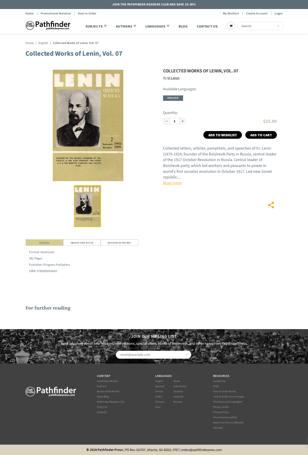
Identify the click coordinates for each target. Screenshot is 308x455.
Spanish (159, 386)
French (159, 391)
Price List (102, 407)
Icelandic (178, 397)
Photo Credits (221, 407)
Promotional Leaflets (225, 417)
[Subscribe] (187, 355)
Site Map (218, 428)
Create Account (257, 13)
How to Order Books (224, 391)
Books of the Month (108, 391)
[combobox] (260, 26)
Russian (177, 402)
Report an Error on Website (228, 423)
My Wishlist (231, 13)
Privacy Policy (221, 412)
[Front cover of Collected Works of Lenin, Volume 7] (88, 125)
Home (29, 13)
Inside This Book (82, 242)
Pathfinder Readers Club (111, 402)
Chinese (159, 402)
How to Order (87, 13)
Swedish (178, 391)
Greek (176, 381)
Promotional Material (56, 13)
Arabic (158, 397)
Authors (101, 386)
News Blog (103, 397)
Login (279, 13)
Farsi (158, 407)
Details (44, 242)
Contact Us (219, 381)
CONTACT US (207, 26)
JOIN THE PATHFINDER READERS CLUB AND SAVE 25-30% (154, 4)
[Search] (278, 26)
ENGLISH (173, 97)
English (43, 43)
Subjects (102, 412)
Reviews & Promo (119, 242)
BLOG (183, 26)
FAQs (216, 386)
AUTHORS (124, 26)
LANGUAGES (155, 26)
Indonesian (179, 386)
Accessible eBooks (107, 381)
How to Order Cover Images (228, 397)
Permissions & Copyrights (227, 402)
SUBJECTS (94, 26)
